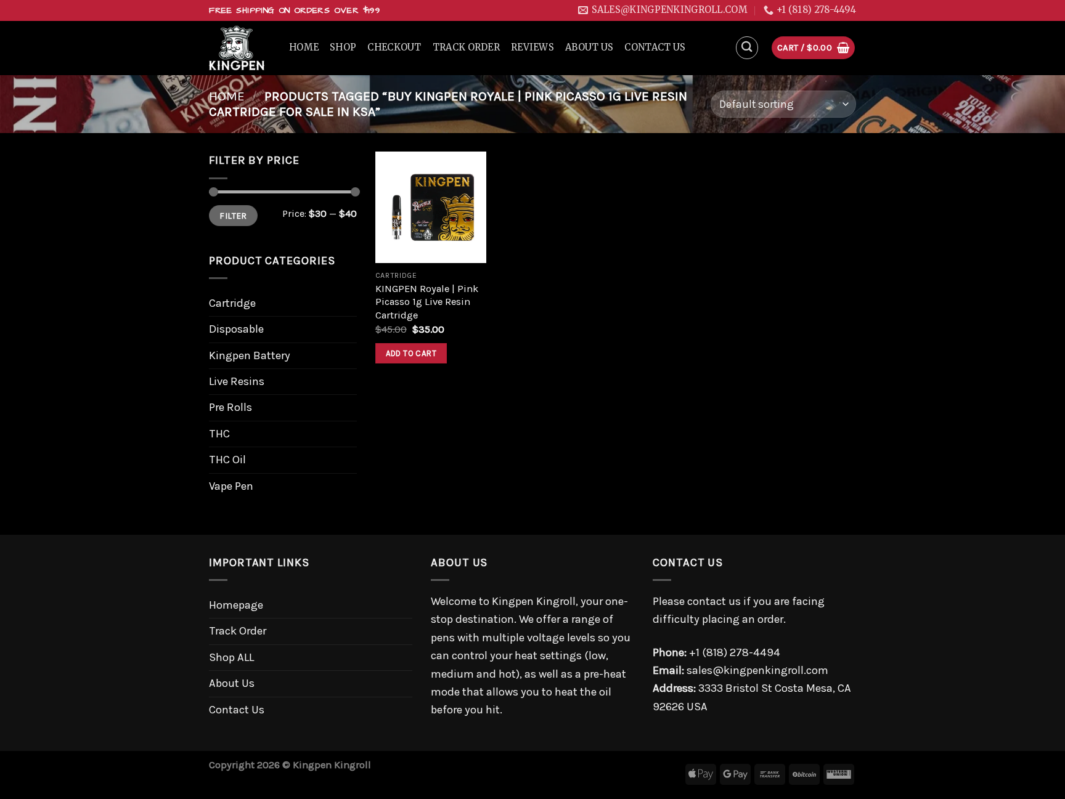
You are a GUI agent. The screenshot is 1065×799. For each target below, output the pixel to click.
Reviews (532, 47)
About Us (589, 47)
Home (304, 47)
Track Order (466, 47)
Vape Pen (231, 486)
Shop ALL (231, 657)
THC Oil (227, 459)
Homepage (236, 605)
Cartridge (232, 303)
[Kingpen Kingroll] (240, 48)
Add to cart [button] (411, 353)
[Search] (747, 47)
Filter (233, 216)
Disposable (236, 329)
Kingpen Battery (249, 355)
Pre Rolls (230, 407)
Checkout (394, 47)
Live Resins (236, 381)
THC (219, 433)
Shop (343, 47)
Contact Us (654, 47)
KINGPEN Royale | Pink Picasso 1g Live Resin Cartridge (426, 302)
